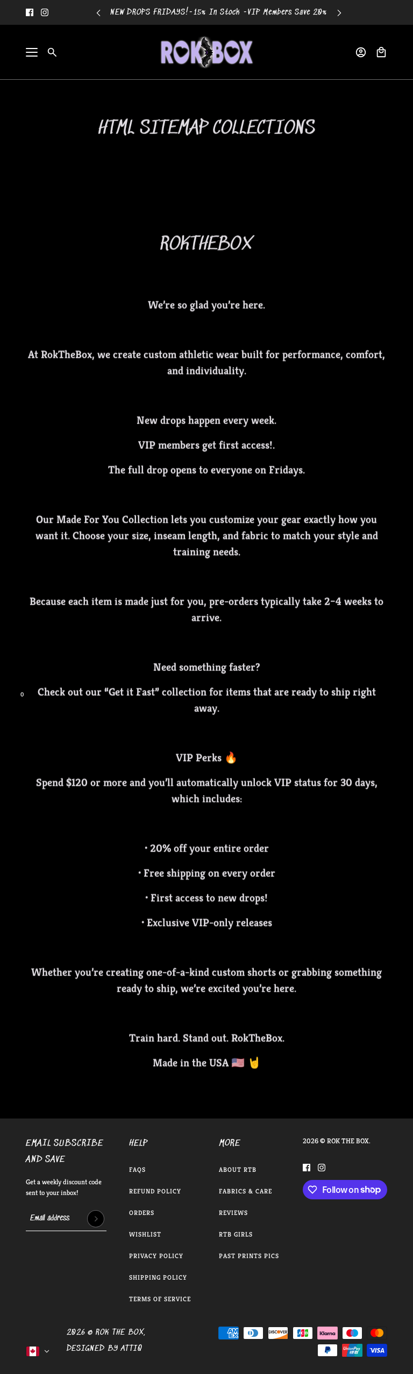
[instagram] (45, 12)
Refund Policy (155, 1191)
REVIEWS (233, 1213)
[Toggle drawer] (32, 52)
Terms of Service (160, 1299)
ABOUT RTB (238, 1169)
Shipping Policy (158, 1277)
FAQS (137, 1169)
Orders (141, 1213)
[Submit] (95, 1218)
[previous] (98, 12)
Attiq (131, 1348)
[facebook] (29, 12)
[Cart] (381, 52)
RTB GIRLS (236, 1234)
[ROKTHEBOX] (206, 52)
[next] (339, 12)
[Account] (361, 52)
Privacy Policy (156, 1256)
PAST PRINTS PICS (249, 1256)
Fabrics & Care (245, 1191)
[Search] (52, 52)
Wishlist (145, 1234)
